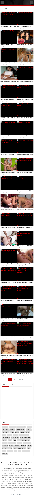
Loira (19, 440)
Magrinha (4, 443)
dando (27, 432)
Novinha (17, 445)
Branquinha (5, 429)
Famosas (9, 435)
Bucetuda (28, 429)
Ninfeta (11, 445)
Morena (19, 443)
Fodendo (15, 435)
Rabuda (10, 448)
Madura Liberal (26, 440)
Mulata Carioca (27, 443)
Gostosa (4, 440)
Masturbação (12, 443)
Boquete (29, 427)
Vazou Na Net (26, 451)
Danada (22, 432)
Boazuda (23, 427)
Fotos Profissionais (25, 437)
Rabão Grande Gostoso (20, 448)
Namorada (5, 445)
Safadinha (9, 451)
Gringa (9, 440)
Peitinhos (23, 445)
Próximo (21, 379)
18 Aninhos (5, 427)
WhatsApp (4, 453)
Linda (14, 440)
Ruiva (28, 448)
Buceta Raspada (20, 429)
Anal (18, 427)
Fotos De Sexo (15, 437)
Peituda (29, 445)
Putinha (4, 448)
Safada (4, 451)
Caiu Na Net (5, 432)
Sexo (15, 451)
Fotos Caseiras (6, 437)
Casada (12, 432)
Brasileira (12, 429)
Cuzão (17, 432)
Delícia (3, 435)
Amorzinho (12, 427)
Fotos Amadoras (24, 435)
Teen (19, 451)
